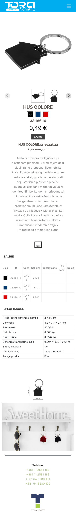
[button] (38, 96)
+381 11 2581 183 (37, 474)
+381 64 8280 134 (38, 479)
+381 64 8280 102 (38, 483)
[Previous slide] (7, 96)
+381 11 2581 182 (37, 469)
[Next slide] (68, 96)
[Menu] (69, 6)
